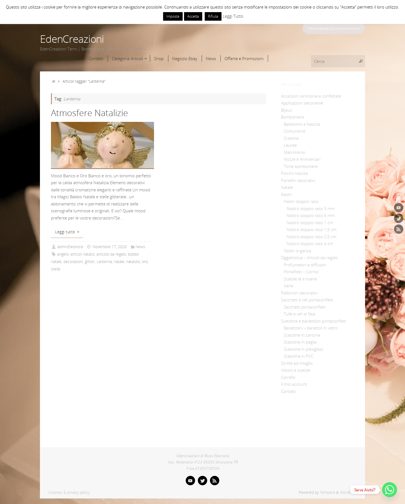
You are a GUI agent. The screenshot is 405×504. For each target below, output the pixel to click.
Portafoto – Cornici (301, 271)
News (140, 246)
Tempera (327, 492)
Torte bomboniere (301, 166)
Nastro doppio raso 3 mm (311, 208)
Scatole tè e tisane (300, 279)
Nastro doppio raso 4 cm (310, 243)
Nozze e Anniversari (302, 159)
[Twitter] (398, 218)
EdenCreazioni (72, 39)
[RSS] (398, 229)
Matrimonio (294, 152)
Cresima (291, 138)
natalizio (133, 261)
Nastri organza (297, 250)
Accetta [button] (193, 16)
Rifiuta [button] (213, 16)
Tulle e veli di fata (299, 314)
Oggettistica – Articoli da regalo (309, 257)
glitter (90, 261)
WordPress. (350, 492)
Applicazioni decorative (302, 103)
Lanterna (104, 261)
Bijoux (286, 110)
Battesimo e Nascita (302, 124)
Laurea (290, 145)
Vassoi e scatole (295, 370)
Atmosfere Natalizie (89, 113)
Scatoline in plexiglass (303, 349)
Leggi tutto (65, 231)
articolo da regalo (111, 254)
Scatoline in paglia (300, 342)
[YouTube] (398, 207)
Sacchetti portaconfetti (305, 307)
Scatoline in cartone (302, 335)
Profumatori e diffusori (305, 264)
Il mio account (294, 384)
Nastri (286, 194)
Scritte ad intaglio (297, 363)
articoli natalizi (82, 254)
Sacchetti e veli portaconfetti (307, 299)
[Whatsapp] (389, 489)
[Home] (53, 81)
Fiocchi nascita (294, 173)
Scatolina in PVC (298, 356)
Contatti (288, 391)
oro (145, 261)
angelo (63, 254)
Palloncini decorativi (299, 293)
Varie (288, 285)
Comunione (294, 131)
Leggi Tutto (233, 16)
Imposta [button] (172, 16)
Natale (287, 187)
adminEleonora (70, 246)
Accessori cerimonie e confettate (311, 96)
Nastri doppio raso (301, 201)
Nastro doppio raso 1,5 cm (311, 229)
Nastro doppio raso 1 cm (310, 222)
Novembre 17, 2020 (110, 246)
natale (119, 261)
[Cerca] (360, 61)
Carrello (288, 377)
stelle (55, 269)
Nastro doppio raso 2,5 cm (311, 236)
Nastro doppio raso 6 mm (311, 215)
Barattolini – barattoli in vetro (310, 328)
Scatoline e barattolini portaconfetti (313, 321)
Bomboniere (292, 117)
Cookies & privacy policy (69, 492)
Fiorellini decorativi (298, 180)
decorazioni (73, 261)
